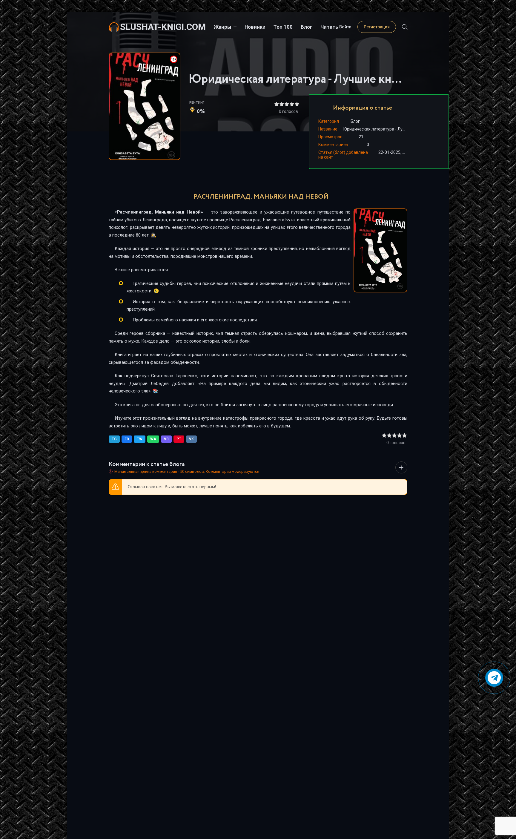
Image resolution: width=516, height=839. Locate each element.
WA (153, 439)
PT (178, 439)
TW (139, 439)
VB (166, 439)
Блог (306, 27)
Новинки (255, 27)
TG (114, 439)
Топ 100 (283, 27)
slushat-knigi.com (163, 27)
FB (127, 439)
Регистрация (377, 26)
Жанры (222, 27)
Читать (329, 27)
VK (191, 439)
